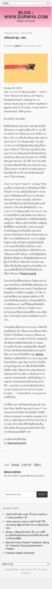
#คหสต (39, 354)
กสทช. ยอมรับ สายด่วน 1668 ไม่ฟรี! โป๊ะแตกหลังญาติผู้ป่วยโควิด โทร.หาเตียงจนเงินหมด (27, 524)
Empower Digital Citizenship (20, 552)
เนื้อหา (37, 464)
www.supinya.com (16, 443)
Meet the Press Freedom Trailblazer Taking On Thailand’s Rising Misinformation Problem (27, 545)
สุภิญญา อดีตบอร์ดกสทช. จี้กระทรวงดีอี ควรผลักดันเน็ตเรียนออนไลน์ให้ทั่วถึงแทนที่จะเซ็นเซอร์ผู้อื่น (27, 535)
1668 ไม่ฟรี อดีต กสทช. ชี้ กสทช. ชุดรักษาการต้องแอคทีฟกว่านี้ (26, 515)
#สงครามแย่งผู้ (28, 273)
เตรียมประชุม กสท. (15, 38)
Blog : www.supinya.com (26, 14)
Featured (8, 33)
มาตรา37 (26, 464)
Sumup (15, 464)
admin (18, 45)
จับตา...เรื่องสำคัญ (23, 33)
